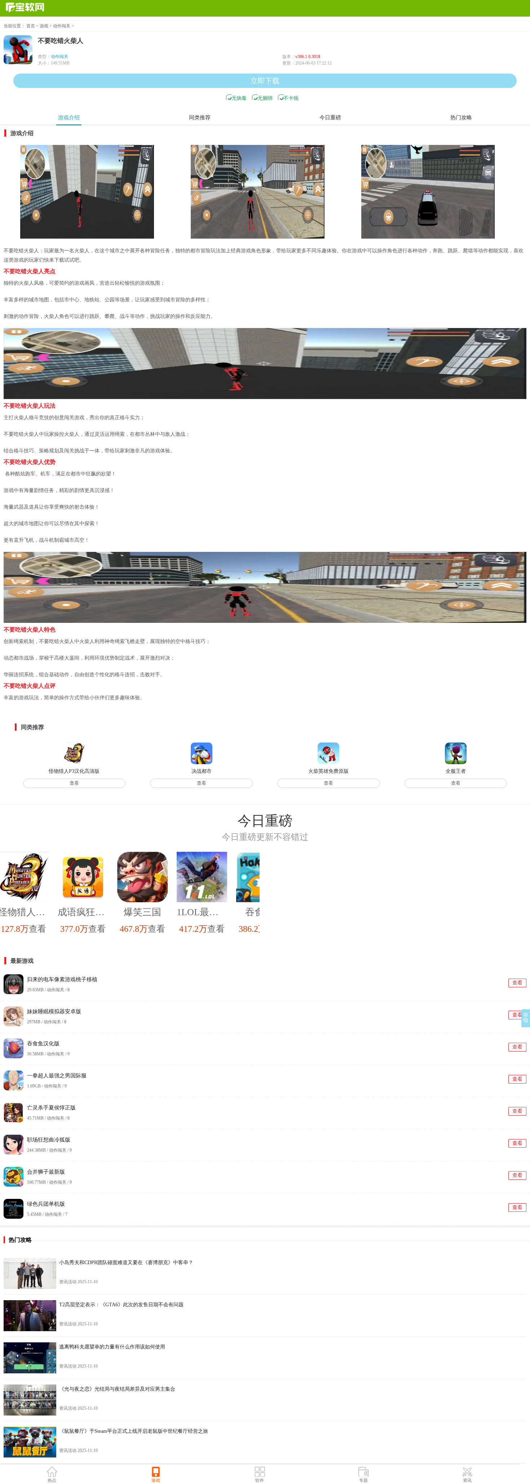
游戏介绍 (69, 117)
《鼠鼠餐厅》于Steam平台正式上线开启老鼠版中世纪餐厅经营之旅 (133, 1431)
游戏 (44, 25)
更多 (523, 820)
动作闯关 (61, 25)
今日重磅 (330, 117)
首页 (30, 25)
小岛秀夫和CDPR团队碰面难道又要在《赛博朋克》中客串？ (126, 1262)
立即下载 (265, 81)
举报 (525, 1018)
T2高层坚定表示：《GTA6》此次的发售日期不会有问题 (121, 1304)
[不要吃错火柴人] (87, 192)
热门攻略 (461, 117)
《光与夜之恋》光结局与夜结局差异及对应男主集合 (117, 1389)
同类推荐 (200, 117)
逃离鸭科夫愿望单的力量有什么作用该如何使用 (112, 1347)
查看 (74, 783)
